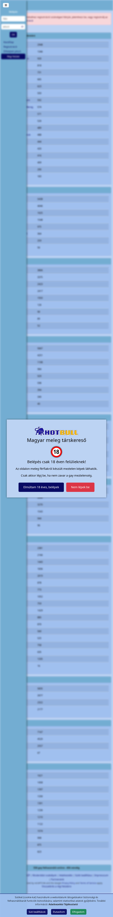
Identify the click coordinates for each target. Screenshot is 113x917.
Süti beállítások (37, 911)
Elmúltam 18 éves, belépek (41, 487)
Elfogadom (78, 911)
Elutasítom (59, 911)
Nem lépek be (80, 487)
